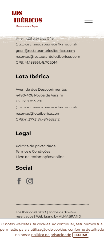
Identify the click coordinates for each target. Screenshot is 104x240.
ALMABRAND (70, 216)
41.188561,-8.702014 (41, 62)
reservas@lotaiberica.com (38, 113)
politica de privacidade (51, 235)
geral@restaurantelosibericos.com (45, 50)
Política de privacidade (36, 146)
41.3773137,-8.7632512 (41, 119)
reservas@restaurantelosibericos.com (48, 56)
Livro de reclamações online (40, 156)
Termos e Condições (33, 151)
